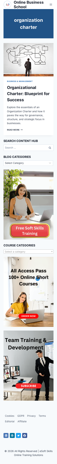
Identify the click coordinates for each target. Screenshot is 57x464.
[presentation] (28, 59)
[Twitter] (18, 435)
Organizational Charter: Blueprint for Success (28, 93)
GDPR (20, 415)
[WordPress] (12, 435)
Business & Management (20, 81)
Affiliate (22, 421)
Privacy (31, 415)
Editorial (9, 421)
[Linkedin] (6, 435)
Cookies (9, 415)
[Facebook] (24, 435)
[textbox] (28, 252)
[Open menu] (50, 4)
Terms (42, 415)
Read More (15, 130)
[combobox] (28, 251)
